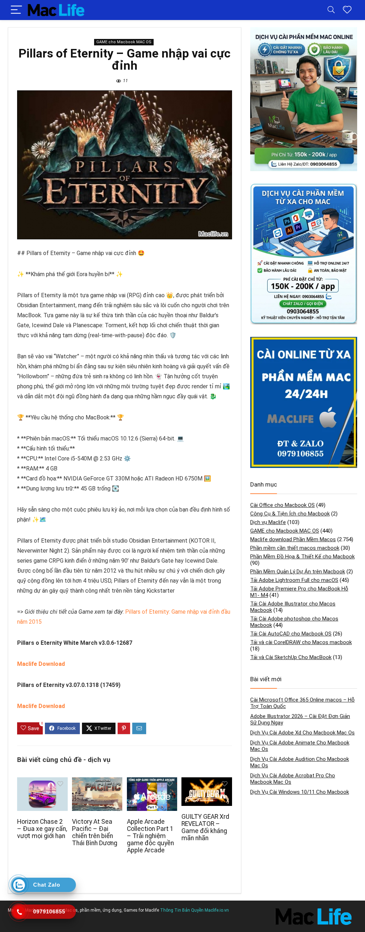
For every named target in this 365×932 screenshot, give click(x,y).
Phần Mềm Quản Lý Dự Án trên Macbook (297, 571)
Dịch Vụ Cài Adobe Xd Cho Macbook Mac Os (302, 732)
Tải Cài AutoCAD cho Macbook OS (290, 634)
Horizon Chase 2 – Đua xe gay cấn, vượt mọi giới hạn (42, 828)
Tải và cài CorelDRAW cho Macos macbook (301, 642)
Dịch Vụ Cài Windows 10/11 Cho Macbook (299, 792)
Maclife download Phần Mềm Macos (293, 539)
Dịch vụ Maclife (268, 522)
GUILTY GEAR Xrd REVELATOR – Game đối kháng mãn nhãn (205, 827)
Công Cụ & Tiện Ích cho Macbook (290, 513)
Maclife (152, 910)
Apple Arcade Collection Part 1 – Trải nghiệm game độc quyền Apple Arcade (150, 836)
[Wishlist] (347, 10)
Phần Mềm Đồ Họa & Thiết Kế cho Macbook (302, 556)
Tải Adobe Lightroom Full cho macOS (294, 580)
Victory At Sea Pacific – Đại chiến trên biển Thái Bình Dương (94, 832)
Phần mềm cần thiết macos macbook (294, 548)
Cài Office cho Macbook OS (282, 505)
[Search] (331, 10)
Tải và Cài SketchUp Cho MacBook (290, 657)
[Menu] (16, 10)
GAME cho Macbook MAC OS (123, 42)
